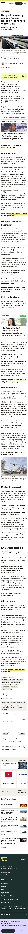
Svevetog (14, 687)
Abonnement (5, 914)
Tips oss (22, 859)
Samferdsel (5, 11)
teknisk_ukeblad (7, 689)
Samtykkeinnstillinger (8, 896)
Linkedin (3, 886)
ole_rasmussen (16, 682)
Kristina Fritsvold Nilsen (9, 868)
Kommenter (14, 58)
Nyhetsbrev (5, 682)
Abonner (19, 3)
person (16, 684)
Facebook (4, 883)
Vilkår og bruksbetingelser (9, 899)
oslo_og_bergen (7, 684)
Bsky (2, 889)
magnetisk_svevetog (8, 679)
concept (4, 677)
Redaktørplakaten (20, 909)
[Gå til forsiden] (3, 3)
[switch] (24, 76)
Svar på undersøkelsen (8, 930)
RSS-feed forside (6, 880)
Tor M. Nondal (5, 875)
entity (11, 677)
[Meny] (25, 3)
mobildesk (20, 679)
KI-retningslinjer (6, 902)
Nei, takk (20, 930)
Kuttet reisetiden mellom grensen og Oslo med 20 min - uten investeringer (13, 289)
